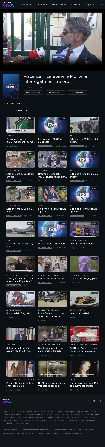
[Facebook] (88, 401)
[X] (101, 401)
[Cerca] (102, 4)
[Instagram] (94, 401)
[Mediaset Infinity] (8, 4)
